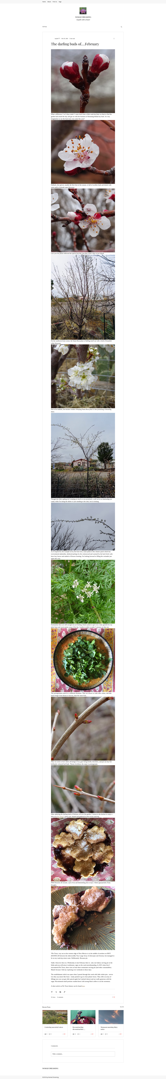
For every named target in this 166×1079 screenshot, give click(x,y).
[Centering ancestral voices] (54, 1017)
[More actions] (114, 39)
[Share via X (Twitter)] (56, 992)
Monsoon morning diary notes (109, 1028)
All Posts (44, 26)
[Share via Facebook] (52, 992)
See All (122, 1007)
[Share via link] (64, 992)
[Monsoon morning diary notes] (111, 1017)
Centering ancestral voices (54, 1027)
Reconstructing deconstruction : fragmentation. (78, 1028)
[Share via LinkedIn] (60, 992)
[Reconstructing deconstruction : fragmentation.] (83, 1017)
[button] (121, 26)
